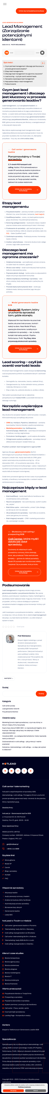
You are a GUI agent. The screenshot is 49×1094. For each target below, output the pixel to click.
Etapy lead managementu (14, 71)
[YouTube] (11, 771)
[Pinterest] (31, 771)
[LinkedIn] (5, 771)
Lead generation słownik (12, 22)
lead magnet (39, 214)
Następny (8, 678)
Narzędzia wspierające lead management (19, 79)
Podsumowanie (10, 84)
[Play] (7, 53)
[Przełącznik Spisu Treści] (41, 63)
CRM (8, 423)
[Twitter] (24, 771)
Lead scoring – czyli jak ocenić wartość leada (20, 76)
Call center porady (8, 706)
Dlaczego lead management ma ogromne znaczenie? (24, 74)
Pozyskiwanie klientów (10, 712)
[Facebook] (18, 771)
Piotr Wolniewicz (18, 44)
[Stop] (42, 53)
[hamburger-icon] (4, 4)
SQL (7, 233)
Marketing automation (14, 428)
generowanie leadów (22, 452)
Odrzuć (35, 1090)
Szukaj (5, 687)
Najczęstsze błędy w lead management (19, 81)
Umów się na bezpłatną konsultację (31, 11)
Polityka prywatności (24, 1087)
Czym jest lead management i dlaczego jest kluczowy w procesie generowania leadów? (24, 67)
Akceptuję (13, 1090)
